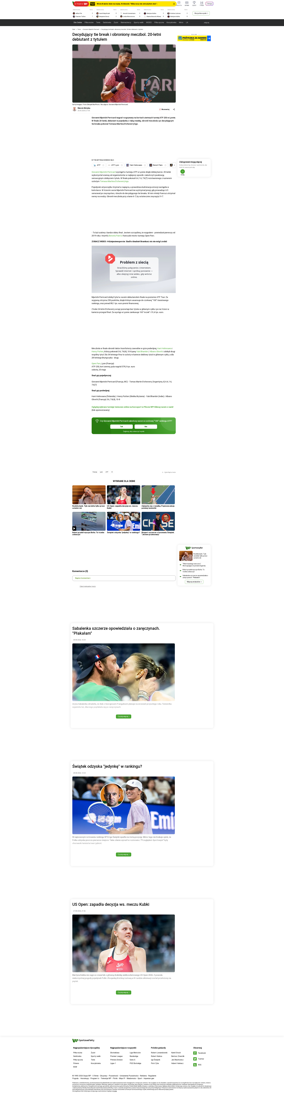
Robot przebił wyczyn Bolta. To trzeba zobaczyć (88, 533)
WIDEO (149, 22)
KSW (75, 1067)
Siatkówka (107, 22)
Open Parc (96, 363)
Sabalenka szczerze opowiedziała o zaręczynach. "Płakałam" (195, 576)
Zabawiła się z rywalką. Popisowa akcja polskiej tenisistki (158, 507)
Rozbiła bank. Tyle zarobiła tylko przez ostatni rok (88, 507)
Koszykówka (171, 22)
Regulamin (152, 1076)
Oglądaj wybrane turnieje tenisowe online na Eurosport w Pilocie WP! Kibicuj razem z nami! (132, 407)
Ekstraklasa (114, 1053)
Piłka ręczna (159, 22)
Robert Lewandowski (159, 1053)
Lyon (101, 472)
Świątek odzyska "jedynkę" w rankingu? (123, 532)
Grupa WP (87, 1076)
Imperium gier (149, 1078)
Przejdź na (80, 4)
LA (187, 22)
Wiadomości (131, 1078)
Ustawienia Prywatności (129, 1076)
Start (73, 29)
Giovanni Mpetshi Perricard (91, 29)
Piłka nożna (89, 22)
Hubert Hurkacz (177, 1063)
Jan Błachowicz (177, 1060)
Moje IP (122, 1078)
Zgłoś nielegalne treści (88, 586)
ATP (107, 472)
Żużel (116, 22)
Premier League (116, 1056)
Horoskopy (84, 1078)
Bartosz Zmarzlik (177, 1056)
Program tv (94, 1078)
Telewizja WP (106, 1078)
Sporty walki (138, 22)
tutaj (115, 1091)
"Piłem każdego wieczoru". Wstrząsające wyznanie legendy (194, 565)
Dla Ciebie (78, 22)
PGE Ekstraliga (135, 1063)
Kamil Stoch (176, 1053)
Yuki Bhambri (142, 351)
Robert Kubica (156, 1056)
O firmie (96, 1076)
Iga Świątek (155, 1060)
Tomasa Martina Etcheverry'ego (114, 181)
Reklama (143, 1076)
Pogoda (75, 1078)
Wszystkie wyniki (200, 13)
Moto (181, 22)
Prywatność (113, 1076)
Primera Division (116, 1060)
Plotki (115, 1078)
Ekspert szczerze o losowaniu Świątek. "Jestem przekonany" (158, 533)
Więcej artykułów (193, 582)
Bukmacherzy (126, 22)
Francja (95, 472)
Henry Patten (98, 351)
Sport (140, 1078)
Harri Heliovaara (164, 348)
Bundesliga (134, 1056)
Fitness (76, 1063)
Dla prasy (103, 1076)
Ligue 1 (113, 1063)
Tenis (98, 22)
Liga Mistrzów (135, 1053)
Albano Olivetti (156, 351)
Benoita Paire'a (115, 236)
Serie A (132, 1060)
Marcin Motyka (84, 108)
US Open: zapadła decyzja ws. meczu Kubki (122, 507)
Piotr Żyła (155, 1063)
